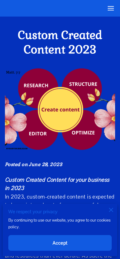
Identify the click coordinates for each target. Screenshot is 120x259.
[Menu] (111, 8)
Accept (60, 243)
